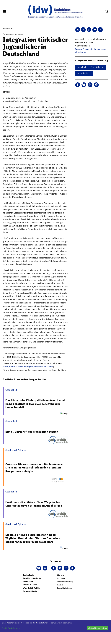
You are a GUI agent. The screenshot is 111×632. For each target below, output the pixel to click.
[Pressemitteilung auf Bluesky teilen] (83, 84)
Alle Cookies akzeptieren (97, 628)
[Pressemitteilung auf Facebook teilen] (77, 84)
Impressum (61, 578)
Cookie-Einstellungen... (11, 628)
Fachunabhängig (30, 591)
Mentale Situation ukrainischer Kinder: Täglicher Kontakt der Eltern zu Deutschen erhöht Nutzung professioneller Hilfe (32, 538)
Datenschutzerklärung (65, 581)
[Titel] (77, 29)
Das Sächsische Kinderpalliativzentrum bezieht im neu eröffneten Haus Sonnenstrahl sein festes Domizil (36, 403)
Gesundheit (28, 581)
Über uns (60, 575)
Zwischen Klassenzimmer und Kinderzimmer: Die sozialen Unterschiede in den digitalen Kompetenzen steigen (34, 467)
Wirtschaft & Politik (31, 588)
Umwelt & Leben (30, 584)
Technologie (28, 575)
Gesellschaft (83, 73)
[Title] (89, 29)
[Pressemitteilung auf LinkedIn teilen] (90, 84)
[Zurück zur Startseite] (55, 11)
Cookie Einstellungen (64, 588)
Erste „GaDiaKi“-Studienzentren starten (31, 432)
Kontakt (60, 585)
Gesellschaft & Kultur (32, 578)
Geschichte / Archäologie (90, 67)
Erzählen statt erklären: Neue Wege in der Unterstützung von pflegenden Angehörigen (33, 504)
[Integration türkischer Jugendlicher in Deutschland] (83, 29)
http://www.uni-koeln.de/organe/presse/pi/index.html (28, 366)
